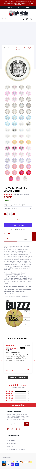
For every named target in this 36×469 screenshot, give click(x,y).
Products (11, 48)
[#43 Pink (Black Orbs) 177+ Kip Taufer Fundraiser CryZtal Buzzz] (21, 148)
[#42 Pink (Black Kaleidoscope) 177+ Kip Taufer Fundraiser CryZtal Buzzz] (14, 148)
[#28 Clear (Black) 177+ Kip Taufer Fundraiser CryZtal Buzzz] (28, 123)
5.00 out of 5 (23, 385)
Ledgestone (5, 457)
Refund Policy (10, 446)
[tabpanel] (18, 285)
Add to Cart (18, 220)
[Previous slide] (1, 360)
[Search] (22, 18)
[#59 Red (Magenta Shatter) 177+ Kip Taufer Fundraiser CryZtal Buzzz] (21, 172)
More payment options (18, 229)
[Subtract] (5, 214)
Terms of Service (11, 443)
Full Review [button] (9, 370)
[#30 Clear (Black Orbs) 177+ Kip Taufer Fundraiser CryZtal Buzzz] (14, 129)
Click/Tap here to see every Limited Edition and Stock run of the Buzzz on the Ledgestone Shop (17, 291)
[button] (27, 19)
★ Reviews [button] (34, 236)
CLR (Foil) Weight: (14, 205)
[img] (10, 345)
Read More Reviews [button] (18, 377)
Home (5, 48)
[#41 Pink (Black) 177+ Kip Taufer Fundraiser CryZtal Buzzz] (7, 148)
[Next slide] (34, 360)
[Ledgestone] (18, 13)
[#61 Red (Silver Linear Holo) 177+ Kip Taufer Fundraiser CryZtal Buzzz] (11, 178)
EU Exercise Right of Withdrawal (16, 449)
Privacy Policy (11, 440)
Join (26, 423)
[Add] (13, 214)
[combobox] (11, 18)
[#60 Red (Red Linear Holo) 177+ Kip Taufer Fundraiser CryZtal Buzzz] (28, 172)
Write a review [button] (18, 405)
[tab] (10, 240)
